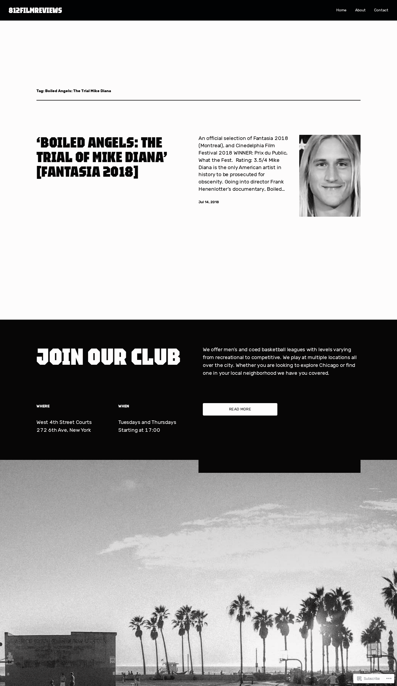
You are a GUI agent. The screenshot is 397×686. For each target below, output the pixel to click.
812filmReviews (35, 10)
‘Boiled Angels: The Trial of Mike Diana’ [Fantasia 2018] (101, 156)
